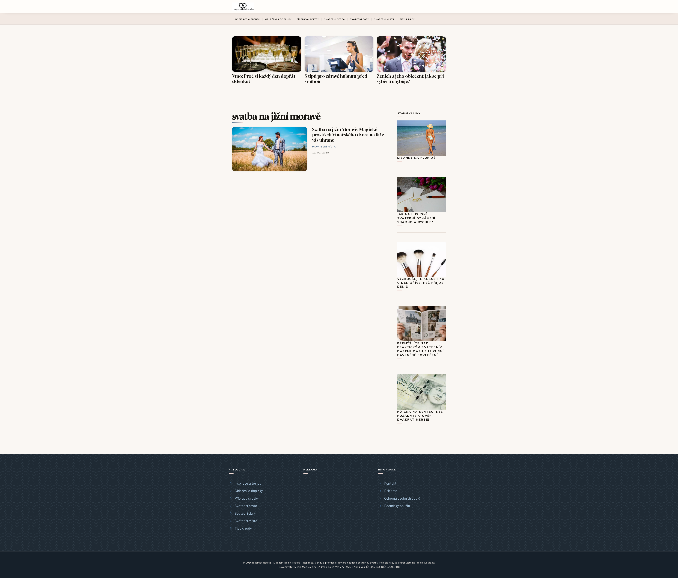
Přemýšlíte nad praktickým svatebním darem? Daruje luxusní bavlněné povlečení (420, 349)
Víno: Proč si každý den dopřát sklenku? (263, 78)
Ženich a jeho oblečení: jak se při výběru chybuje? (410, 78)
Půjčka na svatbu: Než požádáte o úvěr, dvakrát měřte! (420, 415)
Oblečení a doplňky (278, 19)
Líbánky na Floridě (416, 157)
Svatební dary (359, 19)
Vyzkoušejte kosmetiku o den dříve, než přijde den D (420, 283)
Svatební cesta (334, 19)
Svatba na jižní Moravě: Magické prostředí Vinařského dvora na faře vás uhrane (348, 135)
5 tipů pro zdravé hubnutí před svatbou (336, 78)
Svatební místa (384, 19)
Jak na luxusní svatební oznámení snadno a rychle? (416, 218)
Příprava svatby (308, 19)
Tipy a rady (407, 19)
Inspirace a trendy (247, 19)
